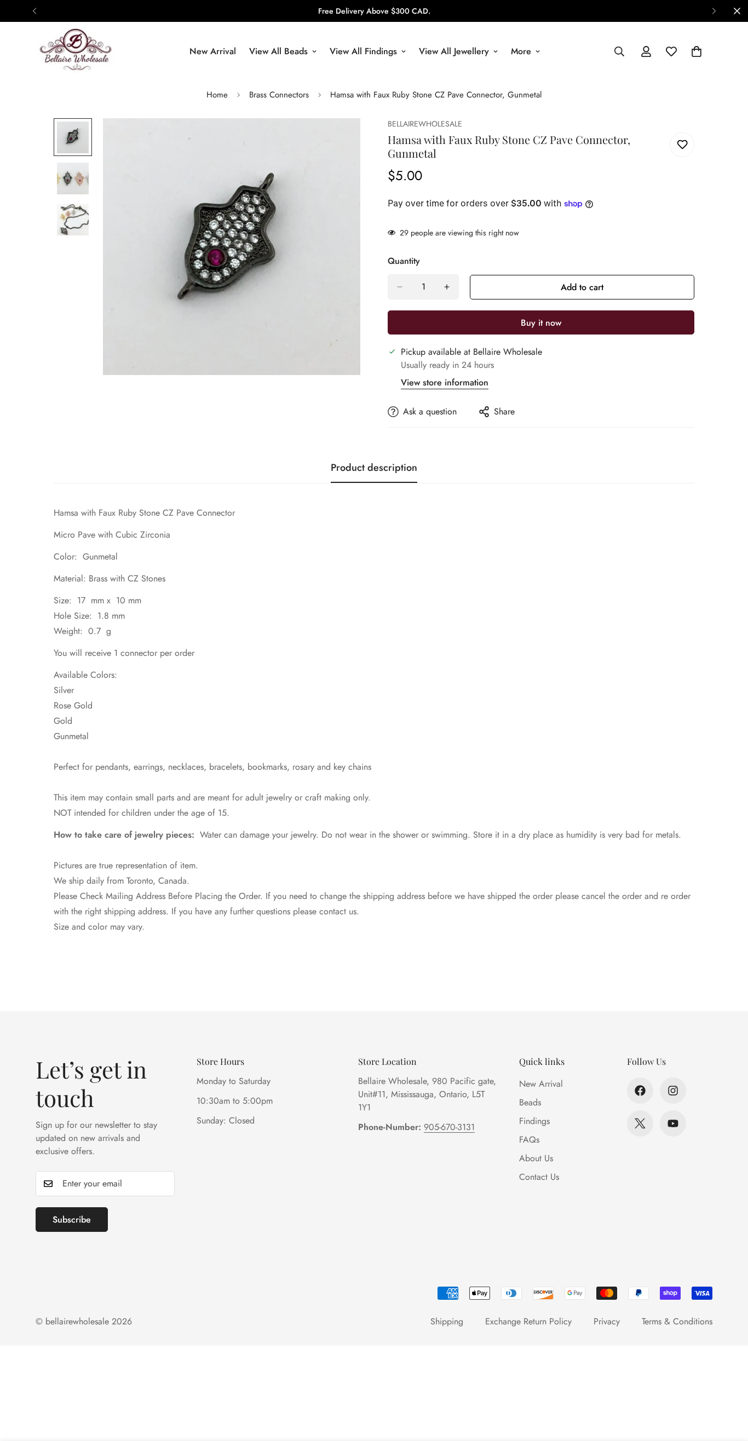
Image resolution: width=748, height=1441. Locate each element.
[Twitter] (640, 1123)
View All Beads (278, 51)
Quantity (404, 261)
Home (217, 95)
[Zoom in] (337, 141)
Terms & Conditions (677, 1321)
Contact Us (539, 1177)
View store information (444, 382)
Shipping (446, 1321)
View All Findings (363, 51)
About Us (536, 1158)
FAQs (529, 1139)
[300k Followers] (640, 1090)
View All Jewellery (454, 51)
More (521, 51)
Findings (534, 1121)
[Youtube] (673, 1123)
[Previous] (34, 11)
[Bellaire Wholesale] (75, 51)
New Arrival (212, 51)
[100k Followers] (673, 1090)
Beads (530, 1102)
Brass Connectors (279, 95)
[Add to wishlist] (682, 144)
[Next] (713, 11)
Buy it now (541, 322)
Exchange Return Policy (528, 1321)
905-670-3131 (449, 1127)
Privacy (607, 1321)
